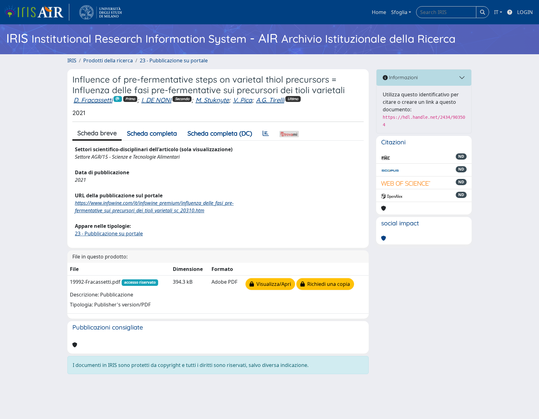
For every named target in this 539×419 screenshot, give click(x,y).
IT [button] (496, 12)
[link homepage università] (100, 12)
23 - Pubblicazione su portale (174, 60)
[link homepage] (36, 12)
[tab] (265, 133)
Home (379, 12)
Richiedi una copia (327, 284)
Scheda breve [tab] (97, 133)
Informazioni (403, 77)
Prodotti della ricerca (108, 60)
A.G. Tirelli (270, 100)
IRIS (71, 60)
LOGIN (525, 12)
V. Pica (242, 100)
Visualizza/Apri (272, 284)
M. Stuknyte (212, 100)
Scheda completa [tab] (152, 133)
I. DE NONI (156, 100)
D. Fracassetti (93, 100)
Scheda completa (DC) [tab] (219, 133)
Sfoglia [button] (399, 12)
